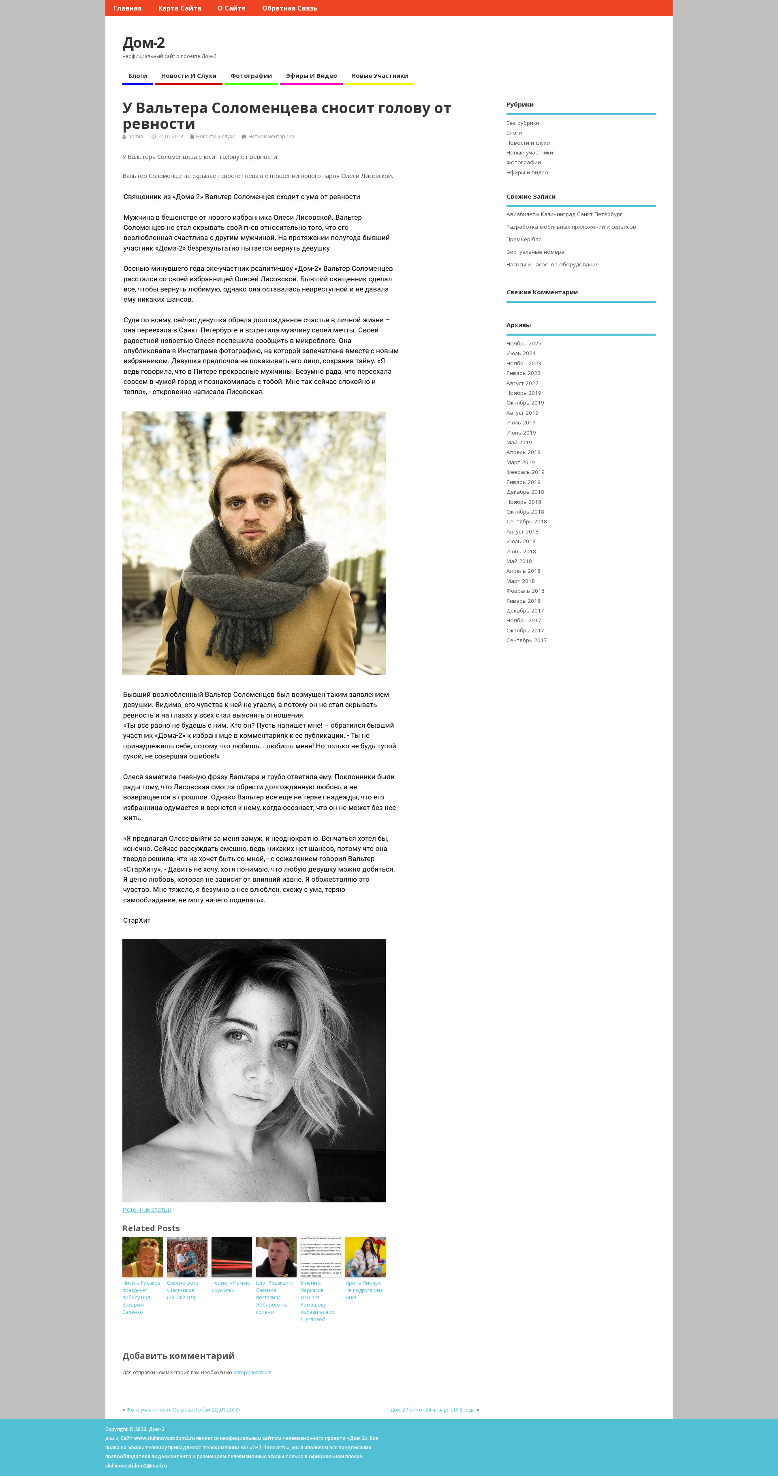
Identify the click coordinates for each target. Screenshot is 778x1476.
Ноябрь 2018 (524, 502)
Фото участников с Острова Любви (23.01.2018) (182, 1409)
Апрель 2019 (524, 452)
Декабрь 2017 (525, 610)
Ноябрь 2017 (524, 620)
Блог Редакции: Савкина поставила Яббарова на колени (274, 1297)
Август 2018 (523, 531)
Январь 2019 (524, 482)
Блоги (137, 75)
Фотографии (251, 75)
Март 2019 (521, 462)
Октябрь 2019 (525, 402)
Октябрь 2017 (525, 630)
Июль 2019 (521, 422)
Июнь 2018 (521, 551)
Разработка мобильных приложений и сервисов (571, 226)
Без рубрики (523, 122)
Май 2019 (519, 442)
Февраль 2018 (526, 590)
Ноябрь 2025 (524, 343)
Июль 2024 (521, 353)
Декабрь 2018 (525, 491)
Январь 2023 (524, 373)
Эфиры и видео (311, 75)
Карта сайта (179, 8)
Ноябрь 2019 (524, 392)
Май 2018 (519, 561)
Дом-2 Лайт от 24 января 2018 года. (433, 1409)
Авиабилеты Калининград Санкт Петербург (564, 214)
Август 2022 (523, 383)
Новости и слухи (188, 75)
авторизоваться (252, 1372)
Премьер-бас (524, 239)
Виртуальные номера (535, 251)
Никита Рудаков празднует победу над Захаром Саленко (141, 1297)
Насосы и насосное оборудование (553, 264)
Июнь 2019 (521, 432)
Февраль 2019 (526, 472)
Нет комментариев (271, 136)
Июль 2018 (521, 541)
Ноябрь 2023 (524, 363)
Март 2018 (521, 581)
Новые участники (379, 75)
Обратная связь (290, 8)
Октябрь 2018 (525, 511)
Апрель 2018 (524, 570)
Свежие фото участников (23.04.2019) (183, 1290)
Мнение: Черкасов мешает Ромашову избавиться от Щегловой (318, 1301)
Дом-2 (143, 42)
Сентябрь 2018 (527, 521)
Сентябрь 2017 (527, 640)
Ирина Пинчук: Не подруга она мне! (364, 1290)
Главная (127, 8)
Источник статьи (146, 1209)
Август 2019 (523, 412)
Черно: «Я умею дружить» (231, 1286)
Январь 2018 (524, 600)
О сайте (232, 8)
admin (135, 136)
